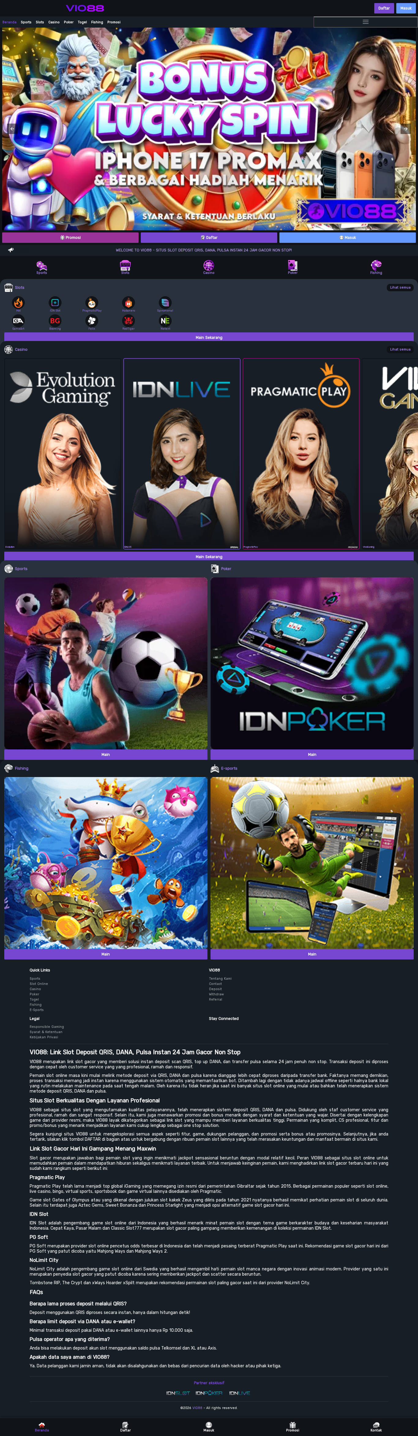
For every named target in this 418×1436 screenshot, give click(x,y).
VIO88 (197, 1408)
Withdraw (216, 994)
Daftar (384, 8)
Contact (215, 984)
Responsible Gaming (47, 1027)
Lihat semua (400, 287)
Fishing (97, 22)
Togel (82, 22)
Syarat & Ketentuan (46, 1032)
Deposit (215, 989)
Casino (54, 22)
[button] (12, 129)
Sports (26, 22)
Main (106, 754)
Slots (40, 22)
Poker (68, 22)
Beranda (9, 22)
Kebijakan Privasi (44, 1037)
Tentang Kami (220, 979)
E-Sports (37, 1010)
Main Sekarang (209, 337)
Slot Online (39, 984)
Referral (215, 999)
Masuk (406, 8)
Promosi (114, 22)
